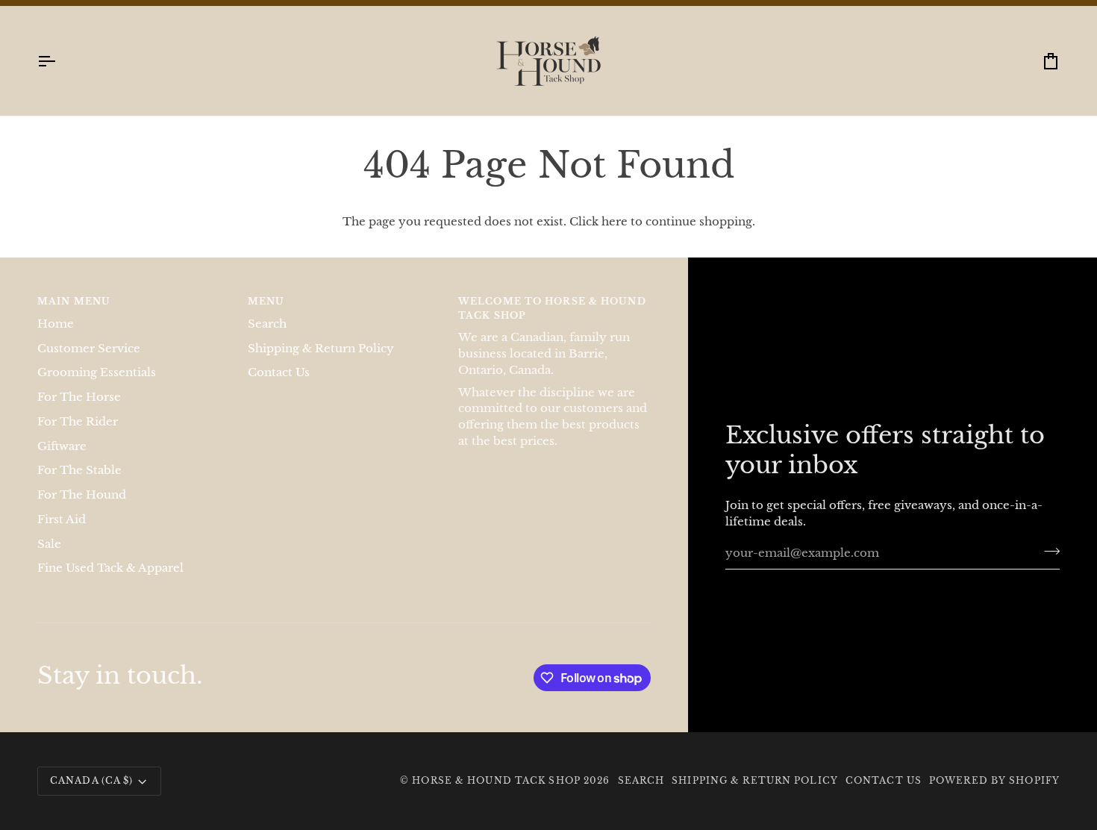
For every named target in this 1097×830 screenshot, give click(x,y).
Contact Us (279, 388)
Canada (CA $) (91, 796)
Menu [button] (266, 316)
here (614, 237)
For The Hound (81, 510)
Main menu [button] (73, 316)
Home (55, 339)
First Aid (61, 534)
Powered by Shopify (994, 796)
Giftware (62, 461)
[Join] (1047, 566)
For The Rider (77, 436)
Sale (49, 559)
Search (267, 339)
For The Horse (79, 412)
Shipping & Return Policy (321, 363)
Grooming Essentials (96, 388)
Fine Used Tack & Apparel (110, 583)
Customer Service (88, 363)
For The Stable (79, 486)
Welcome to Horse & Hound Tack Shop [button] (552, 324)
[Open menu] (59, 76)
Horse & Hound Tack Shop (498, 796)
